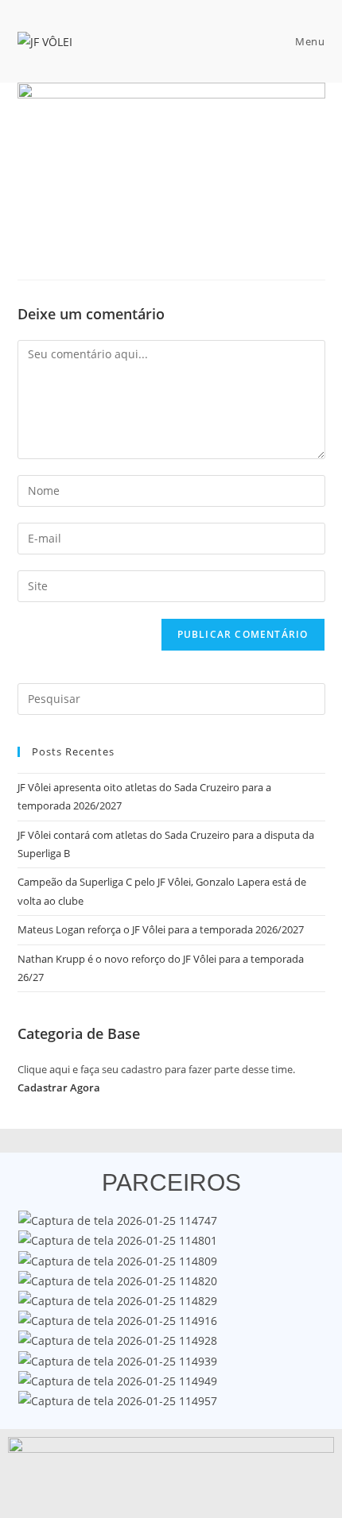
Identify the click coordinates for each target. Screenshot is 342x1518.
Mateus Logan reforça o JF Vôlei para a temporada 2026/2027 (160, 929)
